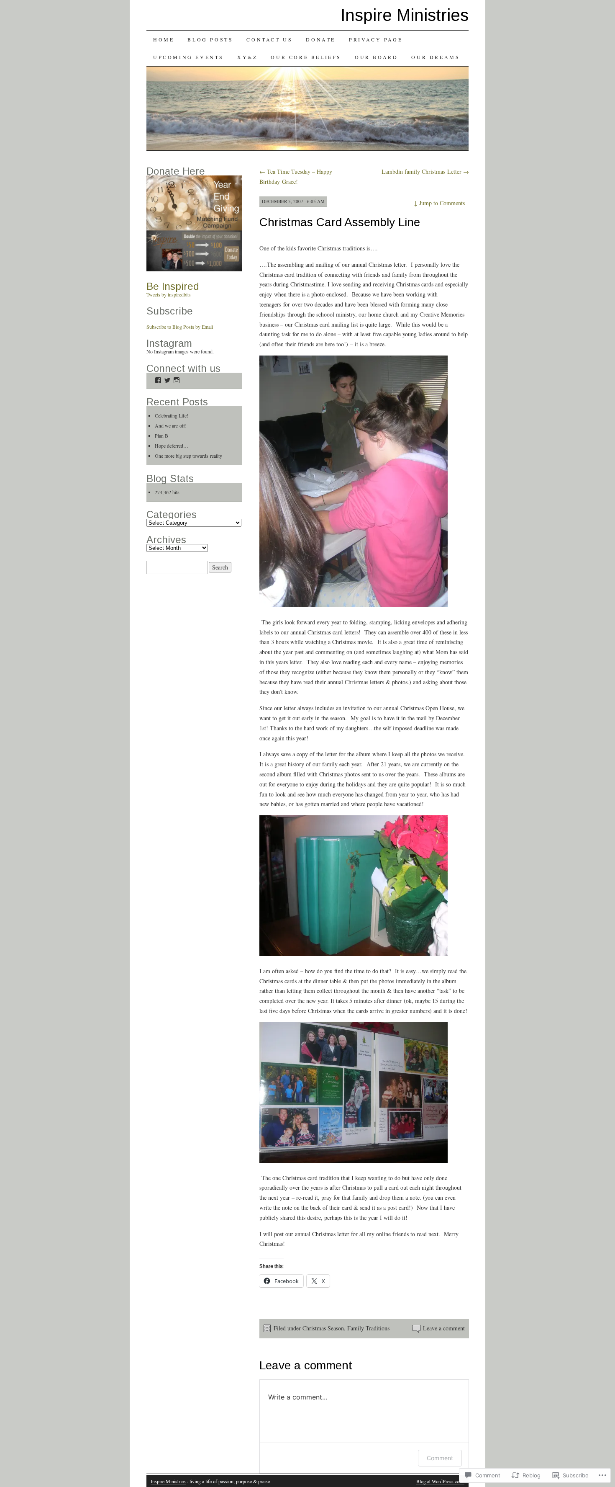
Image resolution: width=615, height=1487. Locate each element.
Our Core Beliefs (306, 57)
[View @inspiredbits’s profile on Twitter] (167, 380)
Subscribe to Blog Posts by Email (179, 326)
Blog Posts (210, 39)
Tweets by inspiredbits (168, 294)
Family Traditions (368, 1328)
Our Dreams (435, 57)
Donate (321, 39)
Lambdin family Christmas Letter (425, 171)
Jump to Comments (439, 203)
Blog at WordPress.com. (440, 1481)
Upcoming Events (188, 57)
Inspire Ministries (405, 15)
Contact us (269, 39)
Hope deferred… (171, 445)
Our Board (376, 57)
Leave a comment (444, 1328)
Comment (440, 1457)
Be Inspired (172, 286)
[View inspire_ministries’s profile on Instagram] (176, 380)
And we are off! (171, 425)
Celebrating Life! (171, 415)
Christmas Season (323, 1328)
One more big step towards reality (188, 455)
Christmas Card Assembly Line (339, 222)
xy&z (247, 57)
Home (163, 39)
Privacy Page (375, 39)
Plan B (161, 435)
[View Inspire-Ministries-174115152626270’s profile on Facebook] (158, 380)
